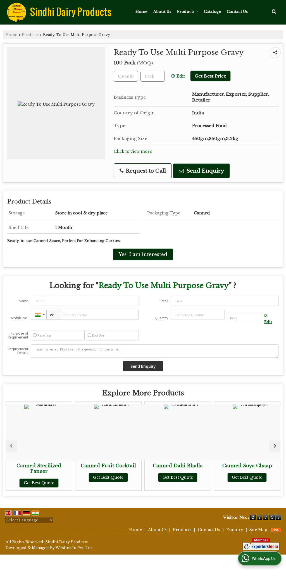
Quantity (161, 318)
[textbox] (152, 76)
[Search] (274, 11)
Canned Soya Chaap (229, 466)
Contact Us (237, 11)
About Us (162, 11)
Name (23, 301)
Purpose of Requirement (18, 335)
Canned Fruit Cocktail (90, 466)
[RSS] (276, 529)
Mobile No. (19, 318)
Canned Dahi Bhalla (160, 466)
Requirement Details (18, 351)
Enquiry (234, 529)
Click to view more (133, 151)
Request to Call (145, 171)
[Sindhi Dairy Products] (59, 12)
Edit (180, 76)
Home (141, 11)
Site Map (258, 529)
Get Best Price (210, 76)
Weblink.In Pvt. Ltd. (74, 548)
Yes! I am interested (143, 254)
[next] (274, 446)
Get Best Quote (21, 482)
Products (185, 11)
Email (164, 301)
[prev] (11, 446)
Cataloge (212, 11)
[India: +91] (39, 315)
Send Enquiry (204, 171)
